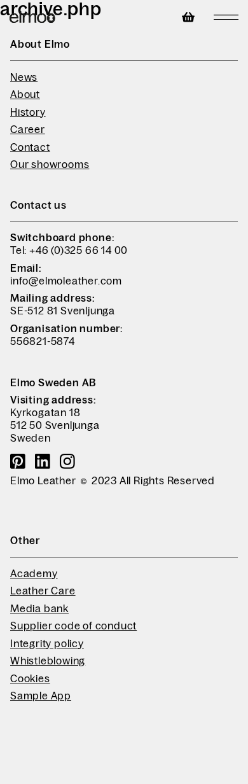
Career (27, 129)
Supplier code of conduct (73, 625)
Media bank (39, 608)
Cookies (30, 678)
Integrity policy (47, 643)
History (28, 112)
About (25, 94)
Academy (34, 573)
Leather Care (43, 590)
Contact (30, 147)
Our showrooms (49, 164)
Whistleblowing (47, 660)
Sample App (40, 695)
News (24, 77)
